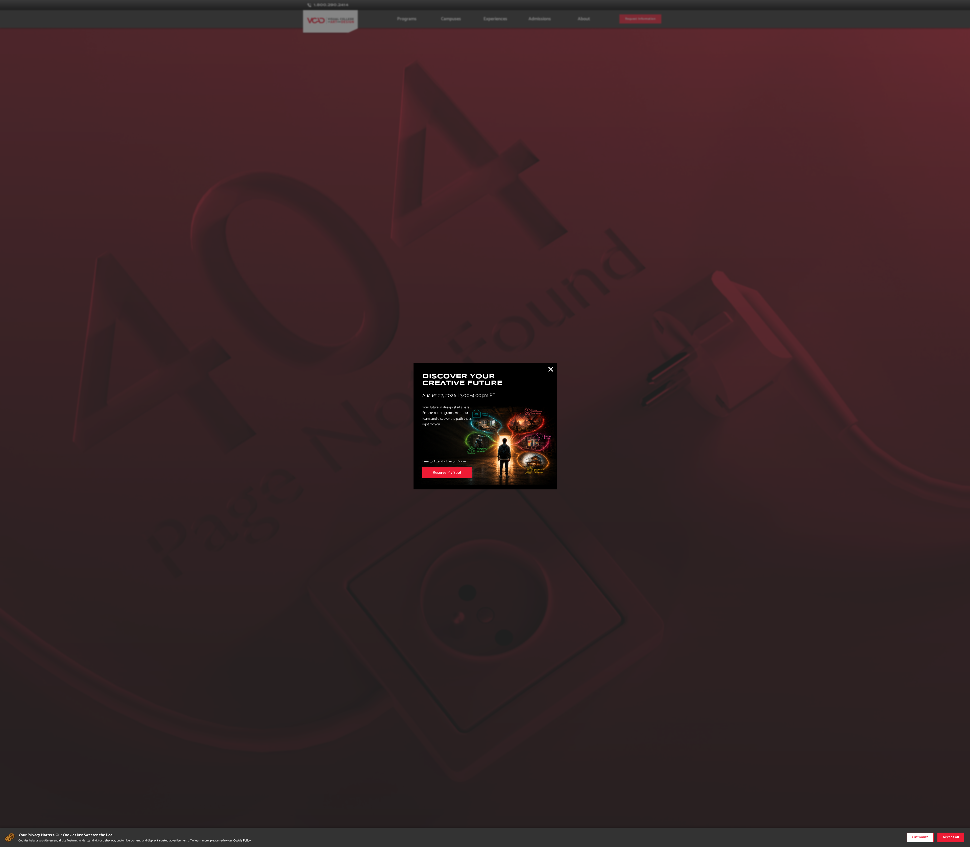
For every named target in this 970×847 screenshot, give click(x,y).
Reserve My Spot (447, 472)
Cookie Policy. (242, 840)
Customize (920, 837)
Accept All (951, 837)
